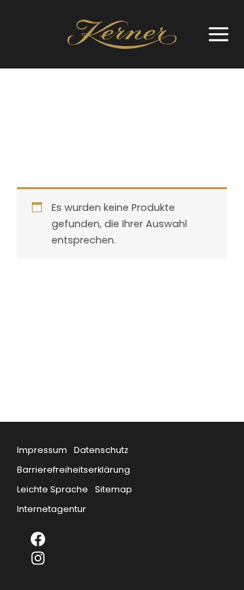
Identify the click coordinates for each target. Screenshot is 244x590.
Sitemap (113, 489)
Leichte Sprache (52, 489)
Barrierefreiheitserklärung (73, 469)
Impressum (42, 450)
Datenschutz (101, 450)
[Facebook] (46, 539)
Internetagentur (51, 509)
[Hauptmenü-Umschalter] (215, 34)
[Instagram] (46, 558)
